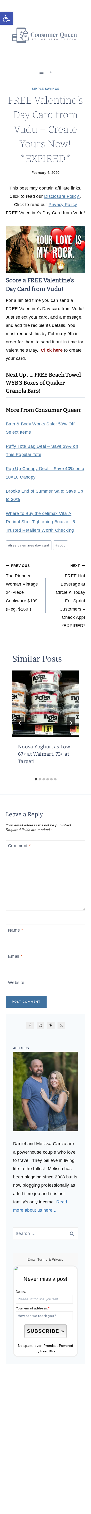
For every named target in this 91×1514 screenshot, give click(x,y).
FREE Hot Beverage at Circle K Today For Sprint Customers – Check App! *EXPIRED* (70, 596)
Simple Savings (45, 89)
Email (15, 956)
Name (15, 930)
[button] (6, 18)
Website (16, 982)
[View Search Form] (51, 72)
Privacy (58, 1259)
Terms (42, 1259)
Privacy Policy (63, 204)
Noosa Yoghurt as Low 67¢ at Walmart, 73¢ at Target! (44, 754)
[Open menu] (41, 72)
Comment (19, 845)
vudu (61, 545)
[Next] (71, 723)
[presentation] (45, 703)
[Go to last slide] (20, 723)
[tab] (36, 779)
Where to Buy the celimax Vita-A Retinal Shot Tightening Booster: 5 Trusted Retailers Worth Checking (40, 521)
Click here (52, 350)
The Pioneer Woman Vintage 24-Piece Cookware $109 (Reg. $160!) (22, 588)
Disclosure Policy (62, 196)
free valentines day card (28, 545)
